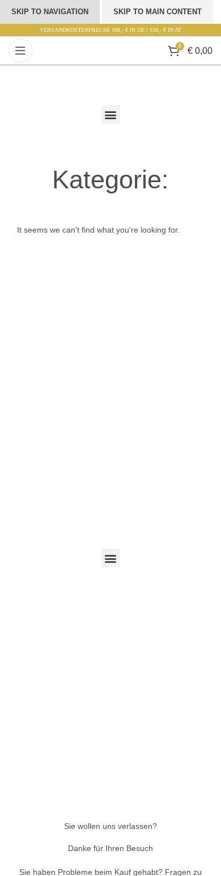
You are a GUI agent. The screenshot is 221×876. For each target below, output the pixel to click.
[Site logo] (110, 49)
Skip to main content (157, 11)
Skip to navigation (49, 11)
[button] (110, 114)
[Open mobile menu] (20, 50)
